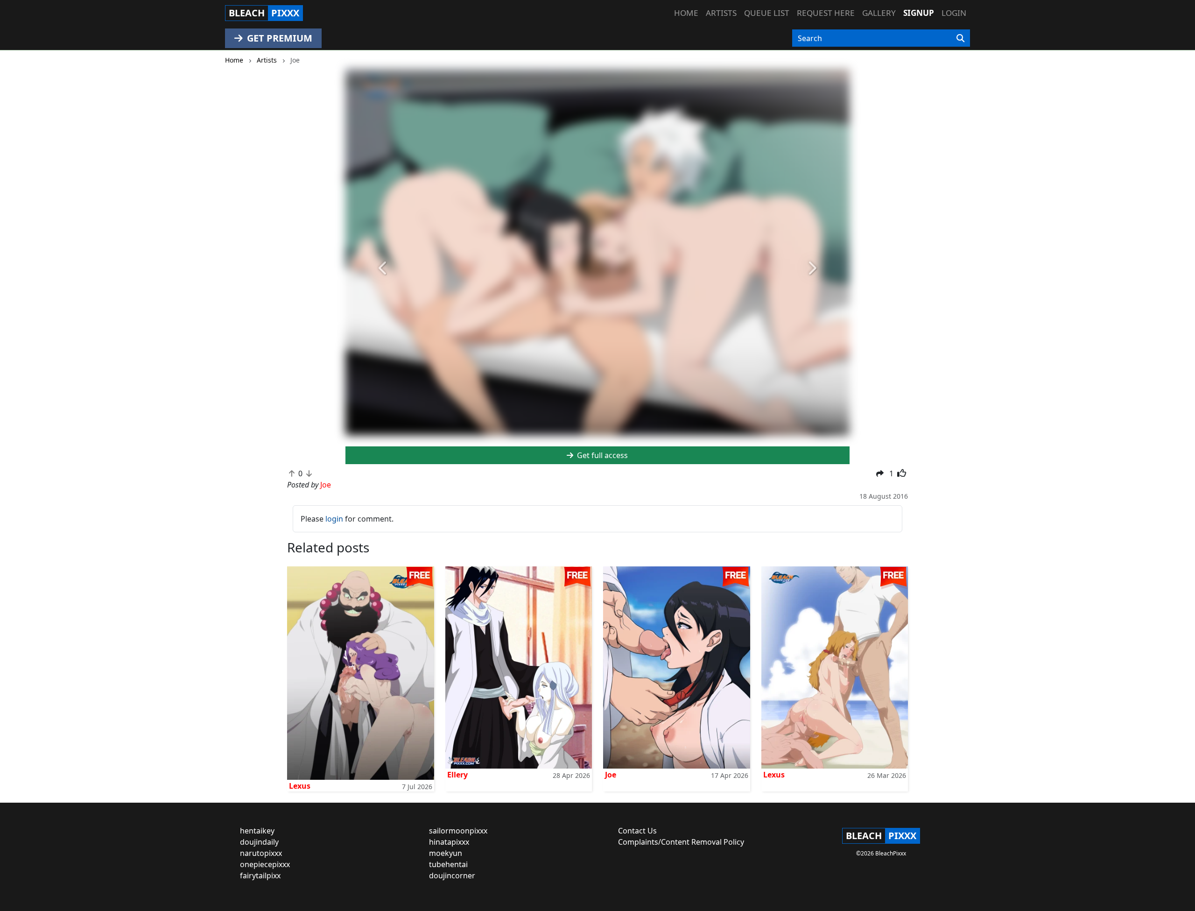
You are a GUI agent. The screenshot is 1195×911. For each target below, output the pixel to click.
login (334, 519)
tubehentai (448, 864)
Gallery (879, 12)
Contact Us (637, 831)
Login (954, 12)
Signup (918, 12)
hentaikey (257, 831)
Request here (826, 12)
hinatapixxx (449, 842)
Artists (721, 12)
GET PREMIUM (278, 38)
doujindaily (259, 842)
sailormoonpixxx (458, 831)
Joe (610, 775)
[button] (383, 268)
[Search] (960, 38)
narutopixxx (261, 853)
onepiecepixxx (265, 864)
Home (686, 12)
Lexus (299, 786)
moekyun (445, 853)
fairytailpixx (260, 875)
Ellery (457, 775)
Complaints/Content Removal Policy (681, 842)
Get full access (601, 455)
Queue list (766, 12)
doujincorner (452, 875)
